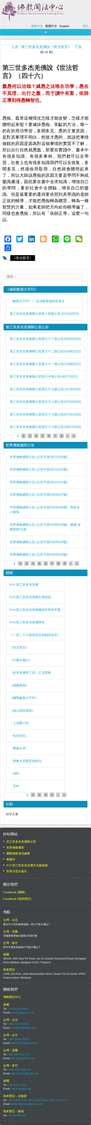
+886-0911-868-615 (19, 1069)
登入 (86, 26)
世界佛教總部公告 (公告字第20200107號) (39, 494)
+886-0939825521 (18, 1039)
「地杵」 (16, 773)
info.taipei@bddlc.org (23, 1027)
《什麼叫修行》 (21, 660)
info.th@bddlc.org (21, 1088)
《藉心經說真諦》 (22, 710)
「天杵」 (16, 786)
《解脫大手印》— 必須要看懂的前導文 (37, 301)
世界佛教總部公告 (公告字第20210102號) (39, 469)
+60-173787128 (17, 1100)
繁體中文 (51, 26)
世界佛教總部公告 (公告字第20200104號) (39, 542)
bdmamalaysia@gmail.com (26, 1104)
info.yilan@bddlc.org (23, 1058)
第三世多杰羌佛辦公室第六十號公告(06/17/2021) (44, 376)
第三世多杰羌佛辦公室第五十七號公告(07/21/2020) (45, 414)
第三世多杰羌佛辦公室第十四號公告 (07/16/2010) (44, 313)
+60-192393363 (17, 1115)
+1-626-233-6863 (18, 1008)
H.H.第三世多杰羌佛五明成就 (30, 597)
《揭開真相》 (19, 685)
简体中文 (37, 26)
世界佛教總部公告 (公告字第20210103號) (39, 457)
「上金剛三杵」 (21, 723)
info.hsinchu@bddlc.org (24, 1073)
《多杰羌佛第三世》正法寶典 (30, 672)
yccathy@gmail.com (22, 1012)
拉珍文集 (12, 814)
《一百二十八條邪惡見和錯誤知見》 (35, 635)
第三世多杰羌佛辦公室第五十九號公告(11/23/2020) (45, 389)
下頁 (78, 47)
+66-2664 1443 (17, 1085)
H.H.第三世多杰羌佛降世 (27, 622)
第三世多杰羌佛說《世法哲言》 (46, 47)
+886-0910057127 (18, 1054)
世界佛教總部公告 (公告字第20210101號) (39, 482)
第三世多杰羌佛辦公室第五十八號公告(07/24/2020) (45, 401)
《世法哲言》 (22, 258)
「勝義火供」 (19, 748)
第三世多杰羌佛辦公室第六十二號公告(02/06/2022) (45, 351)
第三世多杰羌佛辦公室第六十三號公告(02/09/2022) (45, 339)
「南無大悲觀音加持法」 (27, 761)
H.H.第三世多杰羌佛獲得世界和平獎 (35, 610)
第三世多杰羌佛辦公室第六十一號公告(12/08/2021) (45, 364)
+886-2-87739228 (18, 1024)
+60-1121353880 (38, 1100)
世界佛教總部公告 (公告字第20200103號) (39, 554)
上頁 (14, 47)
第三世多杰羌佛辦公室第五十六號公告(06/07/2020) (45, 427)
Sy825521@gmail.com (24, 1043)
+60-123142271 (58, 1100)
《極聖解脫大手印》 (24, 698)
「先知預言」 (19, 735)
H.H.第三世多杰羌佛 (24, 584)
